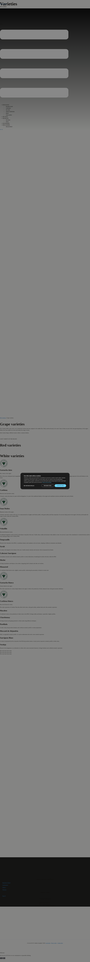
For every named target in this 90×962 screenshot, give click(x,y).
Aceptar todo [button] (60, 485)
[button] (29, 485)
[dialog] (45, 481)
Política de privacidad (46, 482)
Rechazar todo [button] (47, 485)
